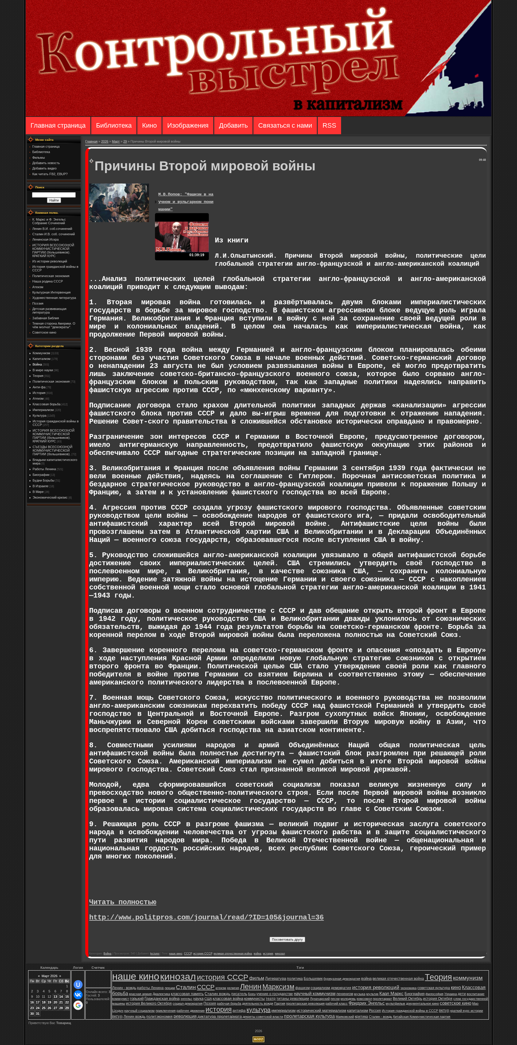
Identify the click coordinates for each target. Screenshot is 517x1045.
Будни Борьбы (43, 480)
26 (49, 1008)
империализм (283, 1010)
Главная (91, 141)
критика (361, 1017)
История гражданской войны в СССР (410, 1010)
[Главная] (258, 115)
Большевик (313, 979)
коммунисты (254, 999)
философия (434, 994)
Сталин (186, 987)
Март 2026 (49, 976)
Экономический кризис (50, 497)
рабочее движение (191, 1010)
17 (37, 1002)
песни (335, 998)
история (268, 953)
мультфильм (395, 1003)
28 (61, 1008)
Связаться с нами (285, 125)
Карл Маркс (391, 993)
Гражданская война (162, 998)
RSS (329, 125)
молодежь (348, 998)
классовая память (187, 993)
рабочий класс (337, 1003)
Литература (275, 978)
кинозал (280, 953)
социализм (320, 988)
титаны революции (292, 999)
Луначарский (320, 998)
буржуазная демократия (341, 978)
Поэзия (209, 1003)
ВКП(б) (444, 1010)
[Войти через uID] (78, 984)
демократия (341, 988)
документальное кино (422, 1003)
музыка (359, 994)
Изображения (188, 125)
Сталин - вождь (380, 1016)
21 (61, 1002)
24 (37, 1008)
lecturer (154, 953)
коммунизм (468, 978)
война (257, 953)
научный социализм (139, 1010)
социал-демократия (188, 1003)
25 (43, 1008)
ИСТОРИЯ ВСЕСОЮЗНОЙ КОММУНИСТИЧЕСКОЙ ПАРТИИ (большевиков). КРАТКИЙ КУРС (53, 436)
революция (185, 1016)
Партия (279, 1003)
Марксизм (278, 987)
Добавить (233, 125)
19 (49, 1002)
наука (198, 998)
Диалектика (161, 994)
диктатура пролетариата (219, 1016)
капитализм (357, 1010)
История (39, 393)
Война (37, 364)
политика (295, 979)
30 (32, 1013)
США (208, 998)
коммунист (120, 998)
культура (258, 1009)
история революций (375, 987)
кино (456, 987)
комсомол (364, 998)
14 (61, 996)
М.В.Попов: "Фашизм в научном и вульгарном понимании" (185, 202)
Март (116, 141)
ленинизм (344, 994)
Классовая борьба (46, 404)
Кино (149, 125)
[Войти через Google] (78, 1005)
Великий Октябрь (407, 999)
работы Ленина (150, 988)
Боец (252, 994)
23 (32, 1008)
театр (271, 999)
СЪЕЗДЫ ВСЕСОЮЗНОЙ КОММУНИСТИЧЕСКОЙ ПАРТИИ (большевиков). (52, 450)
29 (125, 141)
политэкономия (159, 1017)
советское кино (455, 1003)
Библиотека (114, 125)
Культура (39, 415)
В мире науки (43, 370)
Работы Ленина (44, 469)
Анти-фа (39, 387)
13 (55, 996)
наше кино (175, 953)
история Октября (437, 999)
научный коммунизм (314, 993)
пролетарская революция (305, 1003)
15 (67, 996)
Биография (415, 993)
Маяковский (345, 1016)
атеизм (220, 988)
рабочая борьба (229, 1003)
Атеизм (38, 398)
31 (37, 1013)
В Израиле (40, 486)
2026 (104, 141)
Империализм (43, 410)
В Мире (38, 492)
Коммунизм (41, 353)
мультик (372, 994)
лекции (170, 988)
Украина (450, 994)
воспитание (475, 994)
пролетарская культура (309, 1016)
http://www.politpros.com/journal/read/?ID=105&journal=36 (206, 917)
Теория (38, 376)
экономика (408, 988)
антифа (239, 1011)
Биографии (41, 474)
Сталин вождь (217, 993)
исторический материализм (321, 1010)
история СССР (202, 953)
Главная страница (58, 125)
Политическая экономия (51, 381)
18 (43, 1002)
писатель (239, 994)
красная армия (140, 994)
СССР (187, 953)
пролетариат (382, 998)
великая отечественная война (233, 953)
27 (55, 1008)
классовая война (228, 998)
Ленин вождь (134, 1017)
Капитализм (42, 358)
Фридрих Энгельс (367, 1003)
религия (233, 988)
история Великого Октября (149, 1003)
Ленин (250, 986)
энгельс (186, 998)
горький (137, 998)
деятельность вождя (257, 1003)
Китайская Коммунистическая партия (421, 1016)
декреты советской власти (263, 1016)
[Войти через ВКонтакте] (78, 994)
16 (32, 1002)
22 (67, 1002)
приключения (166, 1010)
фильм (256, 978)
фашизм (302, 988)
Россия (375, 1011)
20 (55, 1002)
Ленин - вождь (124, 988)
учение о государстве (274, 994)
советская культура (433, 988)
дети (462, 994)
